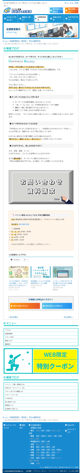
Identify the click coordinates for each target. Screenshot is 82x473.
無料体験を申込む (21, 305)
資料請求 (58, 10)
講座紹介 (8, 344)
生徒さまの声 (57, 18)
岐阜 (43, 447)
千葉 (55, 436)
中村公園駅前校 (35, 41)
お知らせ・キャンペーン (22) (15, 388)
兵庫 (43, 449)
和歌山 (59, 449)
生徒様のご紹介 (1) (11, 409)
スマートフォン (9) (11, 395)
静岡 (48, 447)
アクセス (8, 330)
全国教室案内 (41, 18)
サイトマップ (53, 471)
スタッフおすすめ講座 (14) (14, 391)
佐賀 (43, 458)
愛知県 (23, 41)
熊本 (53, 458)
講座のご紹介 (26, 18)
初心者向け (30, 61)
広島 (53, 452)
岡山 (48, 452)
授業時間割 (8, 333)
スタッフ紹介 (9, 337)
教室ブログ (8, 340)
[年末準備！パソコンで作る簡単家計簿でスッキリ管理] (41, 272)
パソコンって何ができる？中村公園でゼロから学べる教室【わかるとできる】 (62, 283)
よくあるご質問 (72, 3)
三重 (53, 447)
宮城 (48, 430)
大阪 (38, 449)
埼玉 (49, 436)
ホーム (5, 41)
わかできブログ (73, 18)
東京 (38, 436)
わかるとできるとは (11, 18)
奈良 (53, 449)
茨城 (60, 436)
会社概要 (28, 471)
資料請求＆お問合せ (54, 305)
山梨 (48, 441)
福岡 (38, 458)
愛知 (38, 447)
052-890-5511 (24, 224)
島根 (43, 452)
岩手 (43, 430)
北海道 (38, 427)
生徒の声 (70, 425)
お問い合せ (63, 471)
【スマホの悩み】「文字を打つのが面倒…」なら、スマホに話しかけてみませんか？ (18, 283)
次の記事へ (68, 317)
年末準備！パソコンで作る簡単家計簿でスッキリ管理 (40, 282)
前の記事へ (14, 317)
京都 (48, 449)
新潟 (38, 441)
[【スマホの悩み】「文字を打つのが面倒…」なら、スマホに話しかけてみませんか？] (19, 272)
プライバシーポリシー (40, 471)
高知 (53, 455)
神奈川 (43, 436)
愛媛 (48, 455)
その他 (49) (9, 398)
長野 (43, 441)
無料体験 (73, 10)
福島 (30, 433)
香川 (43, 455)
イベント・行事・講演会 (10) (15, 384)
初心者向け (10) (10, 402)
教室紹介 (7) (9, 405)
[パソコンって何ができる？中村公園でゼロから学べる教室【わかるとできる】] (63, 272)
